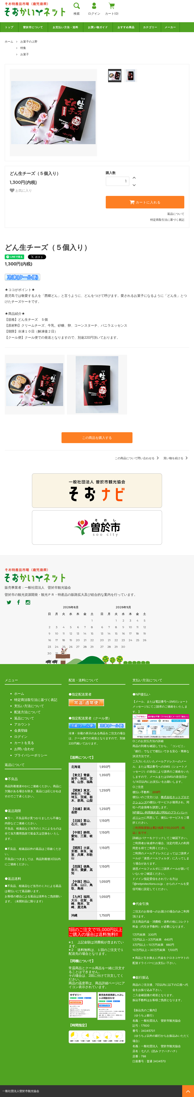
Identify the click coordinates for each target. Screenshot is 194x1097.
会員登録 (20, 730)
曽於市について (33, 27)
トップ (9, 27)
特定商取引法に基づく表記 (167, 219)
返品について (175, 214)
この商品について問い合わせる (135, 458)
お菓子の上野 (28, 41)
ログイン (20, 736)
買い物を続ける (173, 458)
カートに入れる (148, 202)
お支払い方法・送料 (65, 27)
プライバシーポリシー (30, 755)
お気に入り (23, 190)
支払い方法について (29, 706)
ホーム (9, 41)
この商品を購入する (97, 438)
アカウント (22, 724)
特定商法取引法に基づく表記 (35, 700)
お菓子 (24, 54)
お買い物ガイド (98, 27)
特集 (23, 48)
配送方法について (27, 712)
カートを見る (24, 743)
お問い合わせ (24, 749)
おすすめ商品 (126, 27)
